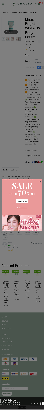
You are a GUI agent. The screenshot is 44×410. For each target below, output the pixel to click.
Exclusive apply (22, 208)
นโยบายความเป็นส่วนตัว (10, 404)
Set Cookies (35, 404)
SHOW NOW (22, 201)
